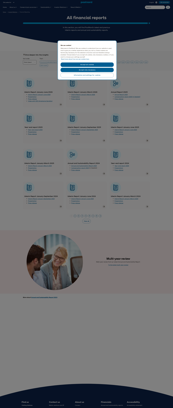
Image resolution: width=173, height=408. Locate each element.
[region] (87, 60)
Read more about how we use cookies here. (75, 59)
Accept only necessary (87, 70)
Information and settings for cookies (87, 75)
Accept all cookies (87, 64)
